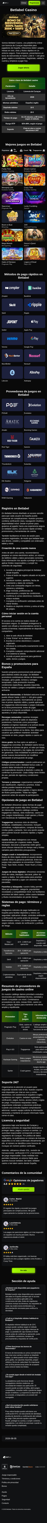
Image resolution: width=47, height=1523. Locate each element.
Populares (5, 150)
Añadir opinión (23, 1189)
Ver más (23, 1270)
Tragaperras (37, 150)
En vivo (15, 150)
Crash (26, 150)
